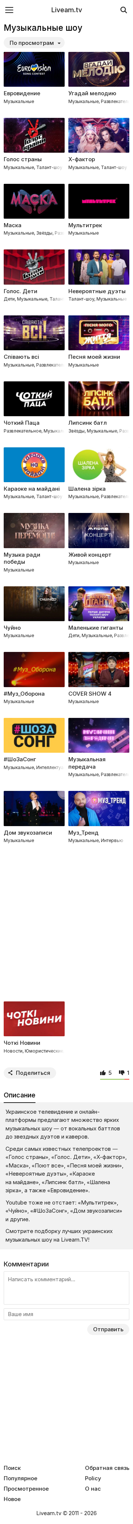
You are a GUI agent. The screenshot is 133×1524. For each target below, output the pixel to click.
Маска (12, 225)
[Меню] (9, 10)
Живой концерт (90, 554)
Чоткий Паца (22, 422)
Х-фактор (81, 159)
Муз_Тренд (83, 832)
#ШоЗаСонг (20, 759)
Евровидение (22, 93)
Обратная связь (107, 1468)
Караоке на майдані (32, 488)
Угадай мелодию (92, 93)
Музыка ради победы (22, 558)
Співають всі (21, 356)
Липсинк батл (87, 422)
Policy (93, 1478)
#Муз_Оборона (24, 693)
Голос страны (23, 159)
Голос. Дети (20, 291)
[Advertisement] (66, 923)
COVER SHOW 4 (90, 693)
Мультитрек (85, 225)
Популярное (20, 1478)
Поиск (12, 1468)
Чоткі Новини (22, 1042)
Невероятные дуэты (97, 291)
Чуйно (12, 627)
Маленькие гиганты (95, 627)
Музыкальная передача (87, 763)
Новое (12, 1499)
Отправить (108, 1329)
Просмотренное (26, 1488)
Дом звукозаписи (28, 832)
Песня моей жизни (94, 356)
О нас (93, 1488)
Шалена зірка (87, 488)
